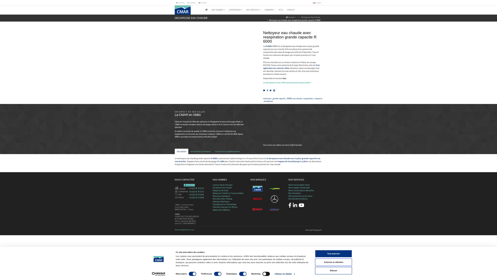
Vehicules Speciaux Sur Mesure (225, 207)
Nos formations (294, 193)
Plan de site (190, 230)
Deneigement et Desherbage (224, 204)
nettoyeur (267, 98)
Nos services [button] (253, 10)
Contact (291, 10)
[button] (206, 10)
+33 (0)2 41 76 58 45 (196, 194)
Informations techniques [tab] (201, 151)
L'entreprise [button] (235, 10)
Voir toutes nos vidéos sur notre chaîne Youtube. (282, 145)
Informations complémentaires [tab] (227, 151)
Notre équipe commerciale (299, 187)
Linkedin (193, 3)
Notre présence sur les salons (300, 196)
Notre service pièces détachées (301, 190)
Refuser (333, 270)
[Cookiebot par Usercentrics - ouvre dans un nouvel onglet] (158, 274)
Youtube (203, 3)
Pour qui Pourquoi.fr (313, 230)
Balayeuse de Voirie (220, 190)
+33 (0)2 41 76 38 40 (196, 197)
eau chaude (297, 98)
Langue (318, 3)
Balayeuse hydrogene (221, 196)
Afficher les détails (283, 274)
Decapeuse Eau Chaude (222, 187)
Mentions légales (180, 230)
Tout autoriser (333, 254)
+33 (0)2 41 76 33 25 (196, 191)
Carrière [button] (269, 10)
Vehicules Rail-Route (221, 201)
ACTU (281, 10)
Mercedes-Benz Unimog (222, 198)
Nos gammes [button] (217, 10)
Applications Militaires (221, 210)
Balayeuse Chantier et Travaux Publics (228, 193)
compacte (318, 98)
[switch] (217, 274)
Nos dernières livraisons (298, 198)
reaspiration (308, 98)
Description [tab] (181, 151)
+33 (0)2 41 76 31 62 (196, 188)
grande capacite (279, 98)
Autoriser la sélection (333, 262)
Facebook (181, 3)
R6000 (289, 98)
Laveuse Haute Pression (222, 185)
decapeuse (268, 101)
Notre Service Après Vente (299, 185)
